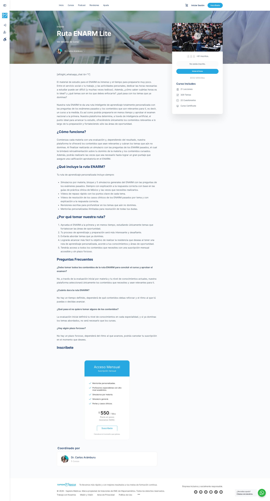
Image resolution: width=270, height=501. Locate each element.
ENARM (60, 26)
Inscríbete (215, 5)
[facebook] (200, 492)
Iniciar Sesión (197, 5)
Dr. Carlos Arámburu (83, 457)
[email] (195, 492)
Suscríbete (107, 428)
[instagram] (206, 492)
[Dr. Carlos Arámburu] (64, 458)
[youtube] (221, 492)
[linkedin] (211, 492)
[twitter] (216, 492)
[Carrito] (187, 5)
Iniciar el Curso (197, 71)
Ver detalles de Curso (68, 41)
